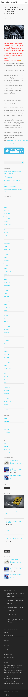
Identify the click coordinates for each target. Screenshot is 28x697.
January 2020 (6, 329)
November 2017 (7, 396)
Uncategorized (7, 432)
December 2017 (7, 393)
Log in (5, 443)
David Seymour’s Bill (8, 649)
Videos (5, 435)
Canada (5, 487)
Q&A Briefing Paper (8, 654)
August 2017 (6, 404)
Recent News (6, 429)
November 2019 (7, 332)
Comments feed (7, 449)
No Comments (14, 18)
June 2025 (6, 232)
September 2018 (7, 368)
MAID (9, 487)
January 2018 (6, 390)
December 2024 (7, 240)
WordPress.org (7, 452)
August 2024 (6, 252)
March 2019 (6, 354)
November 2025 (7, 221)
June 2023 (6, 265)
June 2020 (6, 315)
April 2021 (6, 293)
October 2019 (6, 335)
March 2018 (6, 385)
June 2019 (6, 346)
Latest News (6, 421)
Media (5, 424)
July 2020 (5, 313)
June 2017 (6, 409)
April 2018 (6, 382)
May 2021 (6, 290)
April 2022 (6, 279)
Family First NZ (7, 632)
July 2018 (5, 373)
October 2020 (6, 304)
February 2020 (7, 326)
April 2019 (6, 351)
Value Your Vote (7, 638)
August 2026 (6, 205)
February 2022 (7, 282)
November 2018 (7, 362)
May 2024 (6, 254)
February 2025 (7, 235)
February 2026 (7, 213)
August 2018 (6, 371)
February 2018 (7, 387)
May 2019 (6, 348)
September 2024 (7, 249)
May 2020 (6, 318)
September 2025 (7, 224)
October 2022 (6, 268)
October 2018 (6, 365)
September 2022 (7, 271)
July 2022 (5, 277)
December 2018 (7, 360)
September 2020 (7, 307)
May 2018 (6, 379)
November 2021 (7, 285)
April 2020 (6, 321)
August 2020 (6, 310)
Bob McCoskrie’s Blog (8, 635)
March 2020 (6, 324)
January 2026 (6, 216)
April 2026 (6, 207)
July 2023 (5, 263)
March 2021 (6, 296)
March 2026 (6, 210)
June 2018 (6, 376)
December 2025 (7, 218)
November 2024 (7, 243)
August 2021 (6, 288)
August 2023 (6, 260)
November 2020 (7, 301)
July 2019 (5, 343)
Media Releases (7, 426)
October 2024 (6, 246)
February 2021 (7, 299)
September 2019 (7, 337)
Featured (5, 418)
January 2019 (6, 357)
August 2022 (6, 274)
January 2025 (6, 238)
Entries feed (6, 446)
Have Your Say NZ (7, 640)
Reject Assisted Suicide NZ (9, 2)
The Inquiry (6, 651)
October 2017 (6, 398)
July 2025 (5, 229)
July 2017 (5, 407)
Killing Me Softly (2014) (8, 657)
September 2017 (7, 401)
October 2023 (6, 257)
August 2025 (6, 227)
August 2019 (6, 340)
